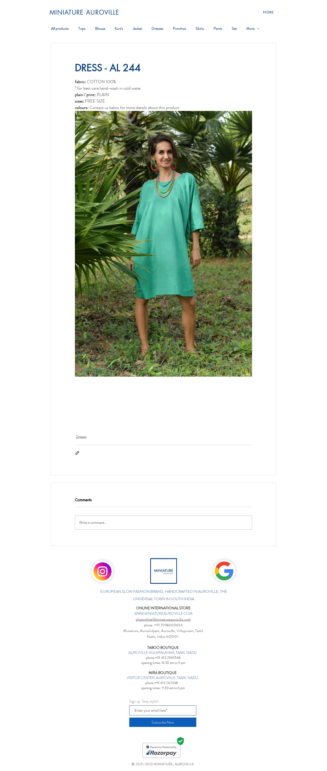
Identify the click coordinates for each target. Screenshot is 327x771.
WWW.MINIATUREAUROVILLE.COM (163, 613)
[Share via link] (77, 453)
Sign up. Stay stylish (143, 701)
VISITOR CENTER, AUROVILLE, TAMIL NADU (163, 677)
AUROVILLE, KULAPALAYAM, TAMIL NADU (163, 652)
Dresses (81, 436)
